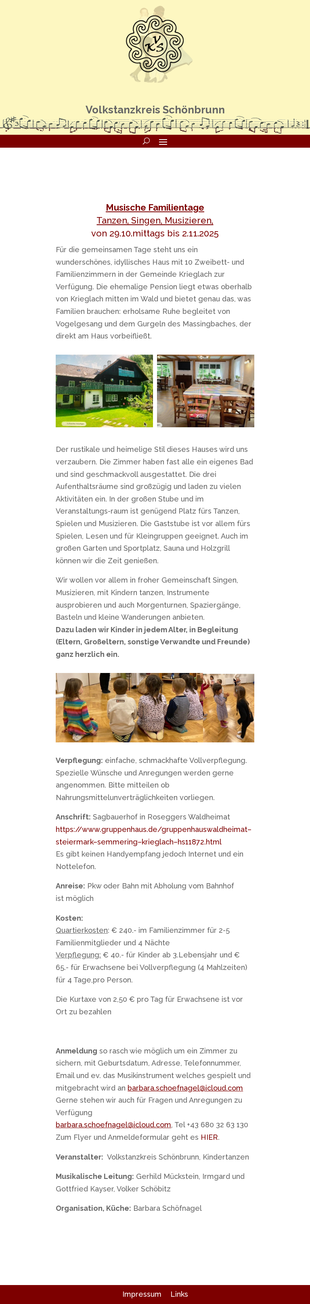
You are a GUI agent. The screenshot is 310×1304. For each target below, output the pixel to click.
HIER (209, 1137)
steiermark (74, 842)
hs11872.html (200, 842)
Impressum (141, 1294)
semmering (117, 842)
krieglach (158, 842)
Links (179, 1294)
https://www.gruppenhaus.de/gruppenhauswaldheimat (151, 829)
